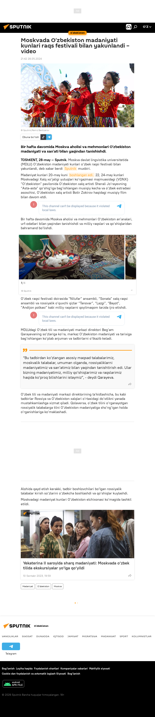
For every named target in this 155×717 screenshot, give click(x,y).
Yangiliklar (10, 636)
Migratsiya (89, 636)
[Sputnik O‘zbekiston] (18, 30)
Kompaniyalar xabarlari (74, 668)
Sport (124, 636)
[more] (131, 290)
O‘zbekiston (43, 586)
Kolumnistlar (141, 636)
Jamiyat (72, 636)
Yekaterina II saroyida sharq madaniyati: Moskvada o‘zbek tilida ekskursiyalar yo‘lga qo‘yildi (76, 565)
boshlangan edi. (82, 175)
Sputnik (70, 168)
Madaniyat (27, 586)
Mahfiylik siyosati (99, 668)
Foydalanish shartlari (46, 668)
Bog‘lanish (8, 668)
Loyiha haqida (24, 668)
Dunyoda (42, 636)
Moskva (58, 586)
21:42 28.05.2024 (31, 58)
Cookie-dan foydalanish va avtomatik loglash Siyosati (34, 673)
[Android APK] (13, 684)
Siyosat (27, 636)
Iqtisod (58, 636)
